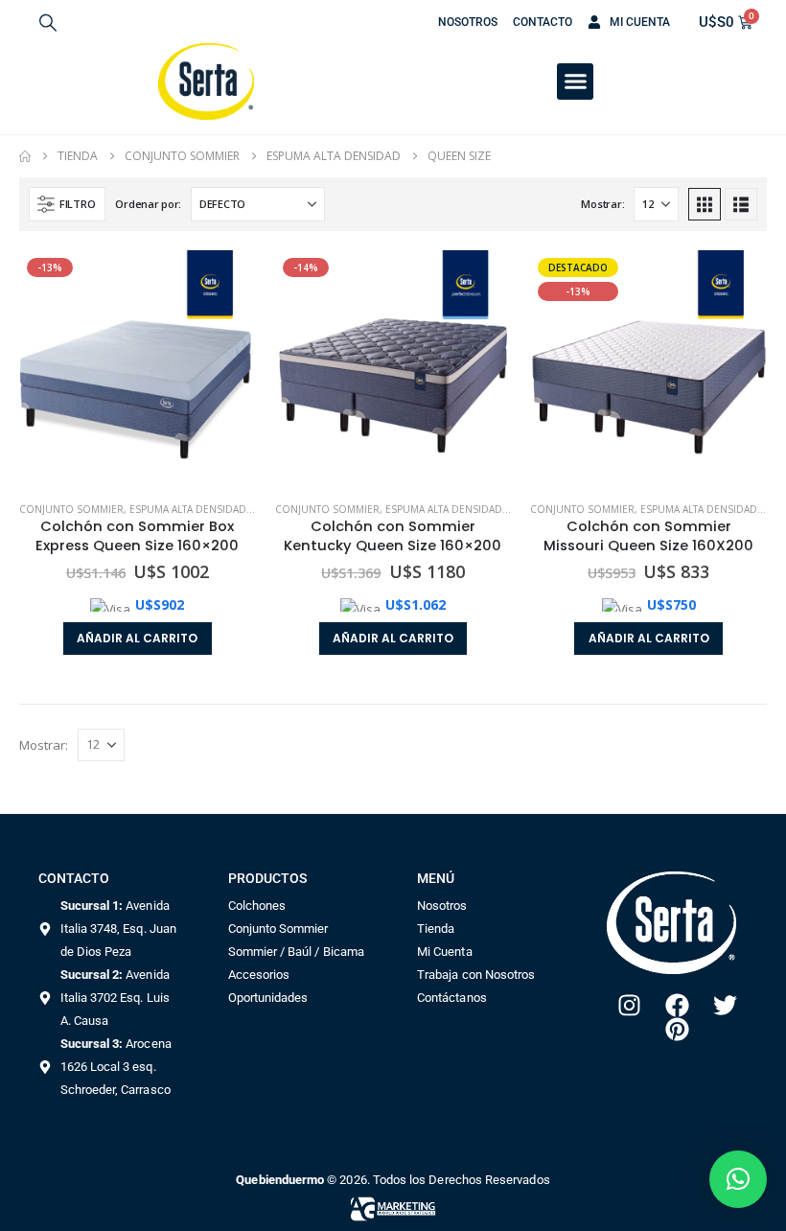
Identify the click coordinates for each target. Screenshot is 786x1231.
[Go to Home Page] (25, 156)
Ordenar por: (148, 204)
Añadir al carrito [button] (137, 638)
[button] (48, 22)
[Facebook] (677, 1005)
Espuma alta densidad (187, 509)
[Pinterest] (677, 1029)
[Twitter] (725, 1005)
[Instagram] (629, 1005)
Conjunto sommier (71, 509)
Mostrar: (602, 204)
